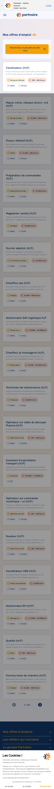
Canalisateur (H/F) (17, 67)
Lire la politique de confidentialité (16, 778)
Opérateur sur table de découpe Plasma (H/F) (26, 424)
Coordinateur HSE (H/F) (21, 570)
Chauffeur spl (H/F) (18, 282)
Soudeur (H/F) (15, 536)
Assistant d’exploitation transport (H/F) (21, 462)
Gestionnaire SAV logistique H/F (26, 317)
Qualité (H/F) (14, 640)
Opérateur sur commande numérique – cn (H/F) (22, 500)
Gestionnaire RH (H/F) (20, 605)
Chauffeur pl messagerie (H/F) (25, 352)
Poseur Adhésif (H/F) (19, 140)
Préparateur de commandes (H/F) (23, 177)
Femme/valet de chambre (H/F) (26, 675)
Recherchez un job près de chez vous (25, 49)
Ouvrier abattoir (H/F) (19, 248)
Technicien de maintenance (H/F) (27, 387)
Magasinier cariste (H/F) (21, 213)
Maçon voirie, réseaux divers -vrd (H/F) (27, 104)
